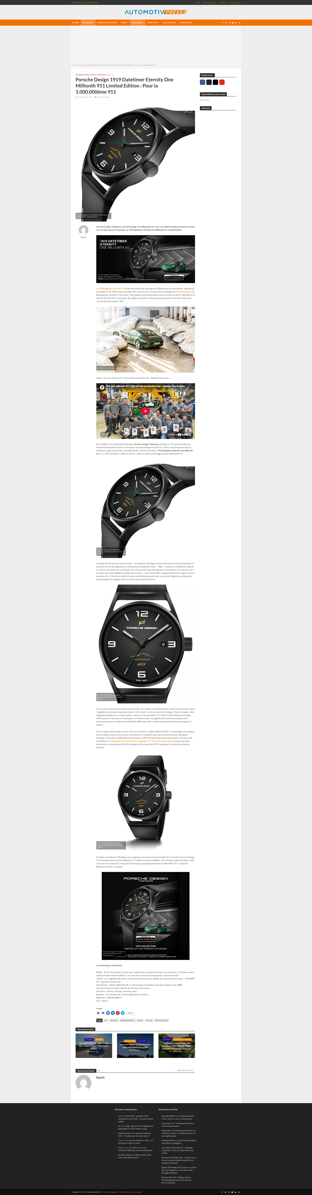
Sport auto (152, 22)
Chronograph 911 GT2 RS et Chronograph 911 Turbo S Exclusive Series (140, 741)
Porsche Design (161, 1020)
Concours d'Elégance (182, 1039)
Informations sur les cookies (130, 1192)
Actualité (80, 75)
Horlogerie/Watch (127, 1020)
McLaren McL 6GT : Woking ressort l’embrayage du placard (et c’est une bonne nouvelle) (176, 1180)
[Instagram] (215, 82)
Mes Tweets (205, 100)
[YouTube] (222, 82)
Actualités (87, 22)
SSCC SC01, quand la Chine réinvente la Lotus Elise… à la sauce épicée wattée (135, 1119)
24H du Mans (130, 1041)
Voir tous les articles (185, 1070)
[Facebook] (202, 82)
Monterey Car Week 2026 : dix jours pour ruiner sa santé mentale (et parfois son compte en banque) (176, 1046)
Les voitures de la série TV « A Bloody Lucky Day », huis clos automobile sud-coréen (177, 1150)
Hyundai (99, 1039)
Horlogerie (137, 22)
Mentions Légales (110, 1192)
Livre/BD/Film (186, 22)
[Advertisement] (156, 45)
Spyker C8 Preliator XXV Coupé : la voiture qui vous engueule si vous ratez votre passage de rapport (179, 1170)
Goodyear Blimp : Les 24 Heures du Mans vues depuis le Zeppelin (135, 1045)
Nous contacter (235, 2)
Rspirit (83, 237)
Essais (124, 22)
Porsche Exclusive (183, 291)
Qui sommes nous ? (209, 2)
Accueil (197, 2)
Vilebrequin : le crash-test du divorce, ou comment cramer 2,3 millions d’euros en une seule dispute (178, 1133)
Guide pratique (169, 22)
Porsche (110, 75)
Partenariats (223, 2)
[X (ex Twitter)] (209, 82)
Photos (140, 1020)
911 (105, 1020)
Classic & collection (107, 22)
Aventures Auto (124, 1133)
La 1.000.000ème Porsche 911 (109, 288)
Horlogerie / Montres (95, 75)
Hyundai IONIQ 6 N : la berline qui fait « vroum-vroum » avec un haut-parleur (94, 1046)
